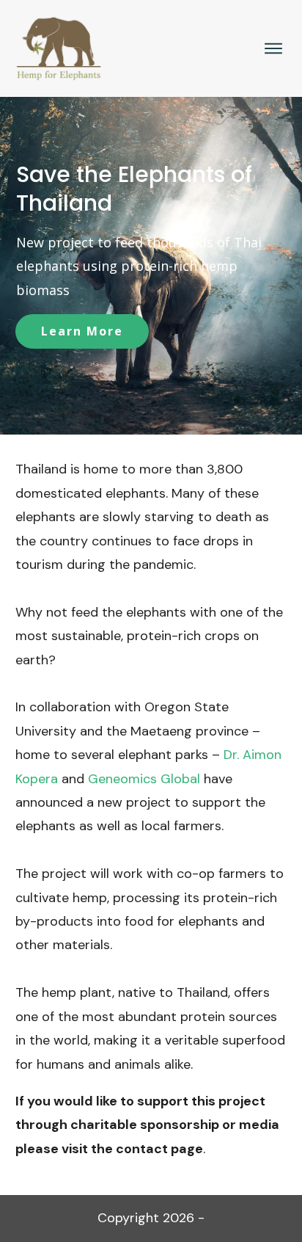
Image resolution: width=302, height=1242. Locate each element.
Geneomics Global (144, 779)
